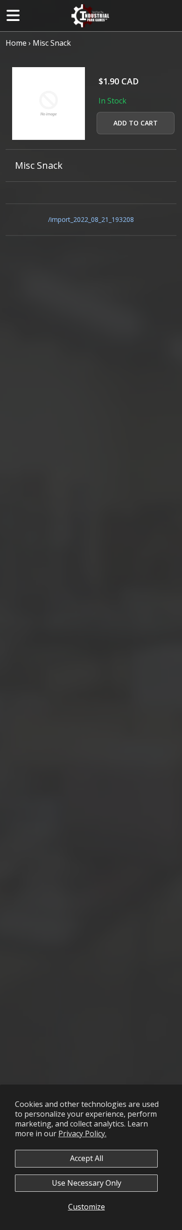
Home (16, 43)
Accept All (86, 1158)
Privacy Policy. (82, 1133)
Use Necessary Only (86, 1183)
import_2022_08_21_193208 (92, 219)
